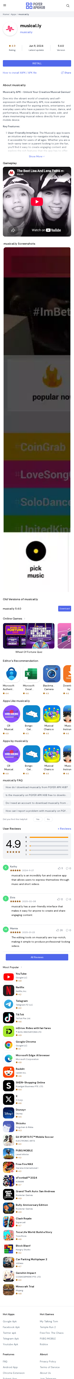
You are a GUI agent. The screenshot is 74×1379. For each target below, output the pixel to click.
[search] (68, 6)
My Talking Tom (49, 1321)
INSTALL (37, 63)
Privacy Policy (48, 1361)
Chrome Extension (14, 1373)
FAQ (5, 1361)
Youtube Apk (10, 1344)
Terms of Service (50, 1367)
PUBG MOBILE (48, 1338)
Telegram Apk (11, 1338)
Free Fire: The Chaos (52, 1332)
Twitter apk (9, 1332)
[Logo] (35, 5)
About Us (45, 1373)
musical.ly (26, 32)
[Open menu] (4, 5)
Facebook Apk (11, 1327)
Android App (10, 1367)
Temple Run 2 (48, 1327)
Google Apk (10, 1321)
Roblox (44, 1344)
